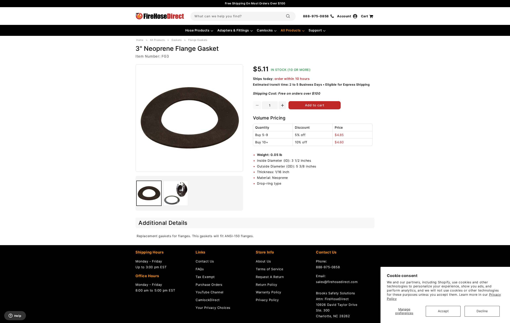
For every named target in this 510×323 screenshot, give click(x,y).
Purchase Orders (209, 285)
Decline (482, 311)
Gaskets (176, 39)
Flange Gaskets (197, 39)
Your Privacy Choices (213, 308)
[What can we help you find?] (288, 16)
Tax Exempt (205, 277)
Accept (443, 311)
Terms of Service (269, 269)
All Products (157, 39)
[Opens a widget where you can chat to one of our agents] (15, 316)
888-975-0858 (328, 267)
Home (139, 39)
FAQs (200, 269)
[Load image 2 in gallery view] (175, 193)
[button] (199, 30)
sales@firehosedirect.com (337, 282)
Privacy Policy (267, 300)
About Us (263, 261)
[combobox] (243, 16)
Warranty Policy (268, 292)
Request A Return (270, 277)
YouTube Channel (210, 292)
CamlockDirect (208, 300)
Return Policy (266, 285)
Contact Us (205, 261)
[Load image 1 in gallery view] (148, 193)
